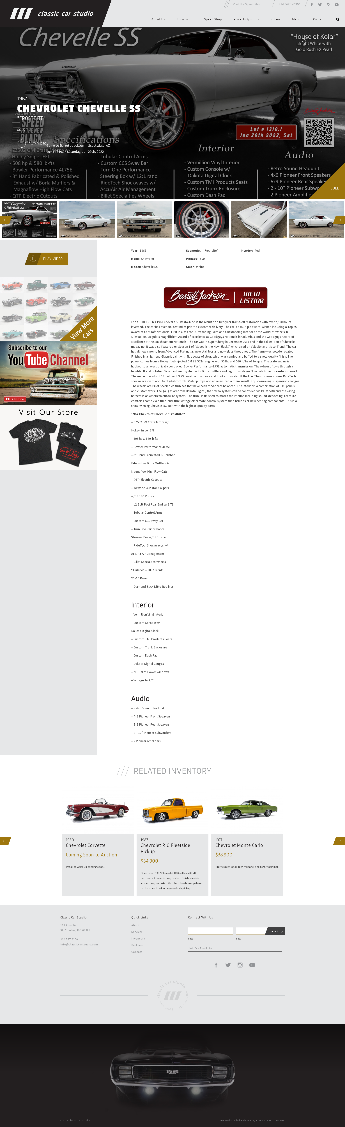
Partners (137, 945)
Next (337, 220)
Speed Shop (213, 19)
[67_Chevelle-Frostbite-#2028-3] (201, 219)
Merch (297, 19)
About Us (158, 19)
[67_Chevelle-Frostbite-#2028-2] (144, 219)
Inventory (138, 938)
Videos (275, 19)
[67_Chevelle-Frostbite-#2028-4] (259, 219)
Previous (1, 220)
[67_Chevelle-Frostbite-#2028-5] (316, 219)
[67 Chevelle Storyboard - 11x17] (29, 219)
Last (238, 938)
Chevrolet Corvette (86, 845)
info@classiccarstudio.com (79, 944)
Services (137, 932)
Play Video (37, 144)
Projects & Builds (246, 19)
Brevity (260, 1120)
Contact (319, 19)
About (135, 925)
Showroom (184, 19)
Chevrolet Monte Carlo (239, 845)
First (190, 938)
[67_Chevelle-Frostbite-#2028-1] (87, 219)
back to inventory (324, 38)
